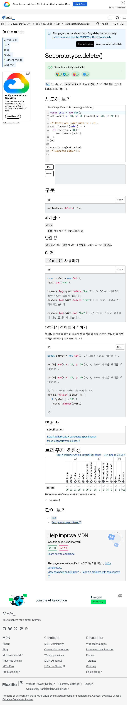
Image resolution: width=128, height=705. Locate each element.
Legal (87, 683)
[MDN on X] (15, 628)
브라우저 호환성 (13, 59)
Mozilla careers (11, 655)
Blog (5, 649)
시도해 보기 (10, 40)
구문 (6, 45)
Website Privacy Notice (39, 683)
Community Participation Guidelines (46, 688)
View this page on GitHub (62, 571)
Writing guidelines (53, 655)
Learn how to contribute (61, 553)
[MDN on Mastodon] (21, 628)
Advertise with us (12, 660)
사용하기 (62, 260)
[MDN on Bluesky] (10, 628)
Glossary (90, 666)
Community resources (56, 649)
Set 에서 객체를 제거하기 (66, 327)
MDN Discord (51, 660)
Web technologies (95, 643)
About (6, 643)
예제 (6, 50)
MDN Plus (8, 666)
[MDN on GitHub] (4, 628)
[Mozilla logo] (12, 683)
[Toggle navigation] (124, 17)
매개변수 (52, 218)
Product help (9, 671)
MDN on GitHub (53, 666)
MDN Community (53, 643)
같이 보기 (9, 64)
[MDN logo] (8, 614)
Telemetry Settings (68, 683)
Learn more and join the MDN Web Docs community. (82, 37)
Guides (88, 655)
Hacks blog (91, 671)
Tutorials (89, 660)
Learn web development (98, 649)
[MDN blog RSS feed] (27, 628)
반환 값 (51, 237)
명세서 (8, 54)
